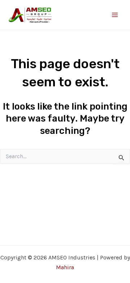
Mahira (65, 267)
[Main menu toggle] (115, 15)
